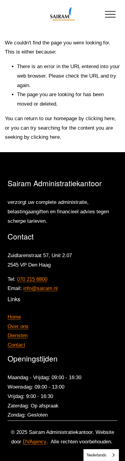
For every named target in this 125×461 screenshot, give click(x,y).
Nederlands (96, 455)
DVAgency (34, 442)
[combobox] (101, 455)
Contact (16, 345)
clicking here (100, 118)
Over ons (18, 326)
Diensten (18, 335)
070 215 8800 (32, 279)
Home (14, 317)
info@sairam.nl (40, 288)
